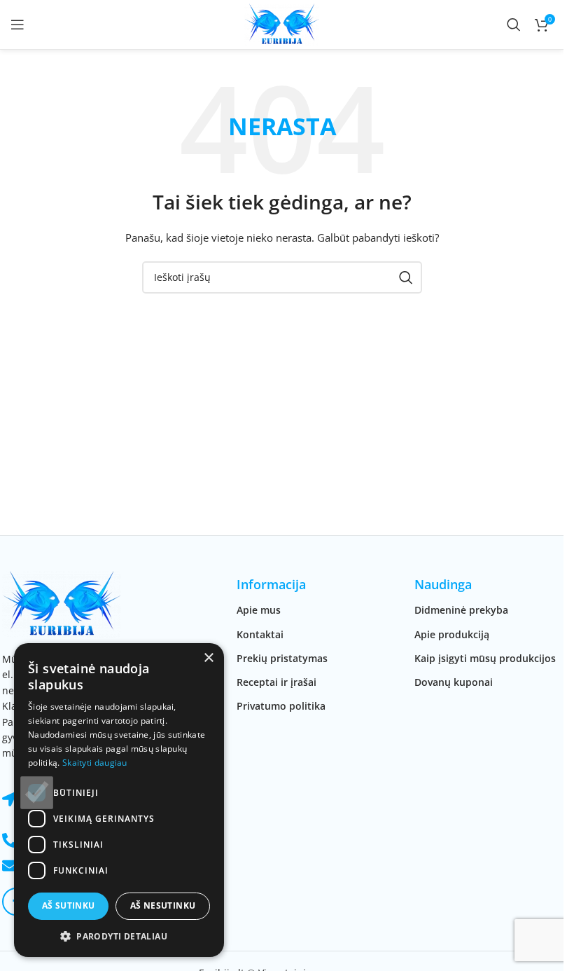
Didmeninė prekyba (461, 610)
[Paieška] (514, 25)
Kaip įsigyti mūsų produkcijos (485, 658)
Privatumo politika (281, 705)
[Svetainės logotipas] (281, 23)
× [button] (208, 658)
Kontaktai (260, 634)
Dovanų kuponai (453, 682)
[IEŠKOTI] (406, 277)
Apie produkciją (451, 634)
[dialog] (119, 800)
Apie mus (259, 610)
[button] (119, 936)
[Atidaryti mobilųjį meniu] (17, 25)
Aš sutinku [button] (68, 905)
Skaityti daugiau (94, 763)
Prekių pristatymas (282, 658)
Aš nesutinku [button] (163, 905)
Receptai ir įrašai (276, 682)
